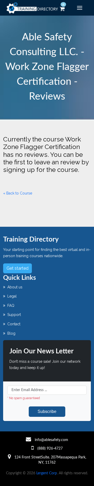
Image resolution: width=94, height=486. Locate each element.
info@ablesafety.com (51, 440)
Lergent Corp (46, 473)
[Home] (33, 8)
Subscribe (47, 411)
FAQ (10, 305)
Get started (17, 268)
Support (13, 315)
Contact (13, 324)
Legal (11, 296)
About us (14, 287)
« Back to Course (17, 193)
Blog (10, 333)
